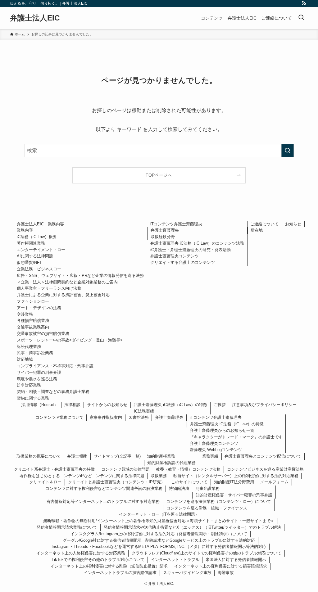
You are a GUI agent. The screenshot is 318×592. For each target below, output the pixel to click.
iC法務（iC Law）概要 (37, 236)
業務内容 (25, 230)
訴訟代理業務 (29, 346)
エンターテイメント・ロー (41, 249)
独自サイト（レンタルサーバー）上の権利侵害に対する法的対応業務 (235, 475)
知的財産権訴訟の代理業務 (171, 462)
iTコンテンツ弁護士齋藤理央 (176, 224)
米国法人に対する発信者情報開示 (236, 559)
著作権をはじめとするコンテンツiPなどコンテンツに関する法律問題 (82, 475)
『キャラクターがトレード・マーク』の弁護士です (236, 437)
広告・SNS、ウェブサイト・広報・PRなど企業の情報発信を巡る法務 (80, 275)
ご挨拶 (220, 404)
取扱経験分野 (163, 236)
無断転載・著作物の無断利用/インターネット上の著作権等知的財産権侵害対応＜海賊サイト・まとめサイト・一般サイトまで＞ (159, 520)
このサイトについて (189, 482)
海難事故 (226, 572)
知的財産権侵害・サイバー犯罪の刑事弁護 (234, 495)
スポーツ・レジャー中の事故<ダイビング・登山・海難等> (70, 340)
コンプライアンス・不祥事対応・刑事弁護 (55, 366)
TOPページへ (159, 175)
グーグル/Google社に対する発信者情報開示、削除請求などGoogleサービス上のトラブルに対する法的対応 (159, 540)
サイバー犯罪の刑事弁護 (39, 372)
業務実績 (210, 456)
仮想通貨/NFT (29, 262)
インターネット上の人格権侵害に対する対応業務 (80, 553)
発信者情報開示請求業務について (67, 527)
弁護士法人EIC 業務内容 (40, 224)
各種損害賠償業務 (33, 320)
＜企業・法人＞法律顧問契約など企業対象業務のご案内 (67, 282)
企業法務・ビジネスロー (39, 269)
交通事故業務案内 (33, 327)
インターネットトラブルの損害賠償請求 (120, 572)
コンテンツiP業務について (59, 417)
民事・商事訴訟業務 (35, 352)
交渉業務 (25, 314)
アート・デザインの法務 (39, 307)
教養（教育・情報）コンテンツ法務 (188, 469)
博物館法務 (179, 488)
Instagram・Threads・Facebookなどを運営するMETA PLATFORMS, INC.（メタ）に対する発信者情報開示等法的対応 (159, 546)
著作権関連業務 (31, 243)
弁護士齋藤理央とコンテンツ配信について (263, 456)
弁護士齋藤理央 (165, 230)
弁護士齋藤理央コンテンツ (174, 256)
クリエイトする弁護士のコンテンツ (182, 262)
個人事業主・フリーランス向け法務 (49, 288)
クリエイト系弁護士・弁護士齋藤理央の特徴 (54, 469)
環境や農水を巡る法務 (37, 379)
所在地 (257, 230)
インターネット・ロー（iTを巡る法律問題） (159, 514)
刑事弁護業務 (207, 488)
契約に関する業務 (33, 398)
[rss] (304, 3)
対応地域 (25, 359)
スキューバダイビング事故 (187, 572)
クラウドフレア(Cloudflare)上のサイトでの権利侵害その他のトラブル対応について (206, 553)
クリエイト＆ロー (45, 482)
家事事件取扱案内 (106, 417)
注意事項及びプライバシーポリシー (264, 404)
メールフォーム (274, 482)
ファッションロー (33, 301)
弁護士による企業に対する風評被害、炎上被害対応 (63, 294)
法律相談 (72, 404)
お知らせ (293, 224)
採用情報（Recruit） (39, 404)
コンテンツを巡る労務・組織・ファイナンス (206, 508)
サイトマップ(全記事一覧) (117, 456)
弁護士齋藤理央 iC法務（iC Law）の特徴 (170, 404)
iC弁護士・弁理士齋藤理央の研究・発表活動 (190, 249)
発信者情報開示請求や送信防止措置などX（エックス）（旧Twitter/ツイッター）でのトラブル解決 (192, 527)
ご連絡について (264, 224)
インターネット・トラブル (175, 559)
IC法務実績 (144, 411)
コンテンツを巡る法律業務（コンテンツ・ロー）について (218, 501)
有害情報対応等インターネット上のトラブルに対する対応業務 (103, 501)
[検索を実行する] (287, 150)
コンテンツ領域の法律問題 (125, 469)
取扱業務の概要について (38, 456)
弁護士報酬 (77, 456)
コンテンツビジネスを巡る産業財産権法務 (265, 469)
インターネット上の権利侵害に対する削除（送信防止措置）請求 (109, 566)
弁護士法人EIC (35, 18)
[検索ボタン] (301, 18)
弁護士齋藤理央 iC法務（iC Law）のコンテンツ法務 (197, 243)
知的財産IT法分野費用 (234, 482)
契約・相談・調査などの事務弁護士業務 (53, 391)
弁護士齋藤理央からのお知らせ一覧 (222, 430)
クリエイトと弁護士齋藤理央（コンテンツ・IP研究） (116, 482)
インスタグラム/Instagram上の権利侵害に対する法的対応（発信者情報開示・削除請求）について (158, 533)
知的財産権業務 (161, 456)
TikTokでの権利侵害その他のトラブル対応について (98, 559)
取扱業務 (159, 475)
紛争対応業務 (29, 385)
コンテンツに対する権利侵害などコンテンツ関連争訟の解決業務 (103, 488)
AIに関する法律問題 (35, 256)
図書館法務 (139, 417)
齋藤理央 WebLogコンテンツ (216, 449)
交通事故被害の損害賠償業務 (43, 333)
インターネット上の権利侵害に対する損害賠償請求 (220, 566)
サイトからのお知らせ (107, 404)
